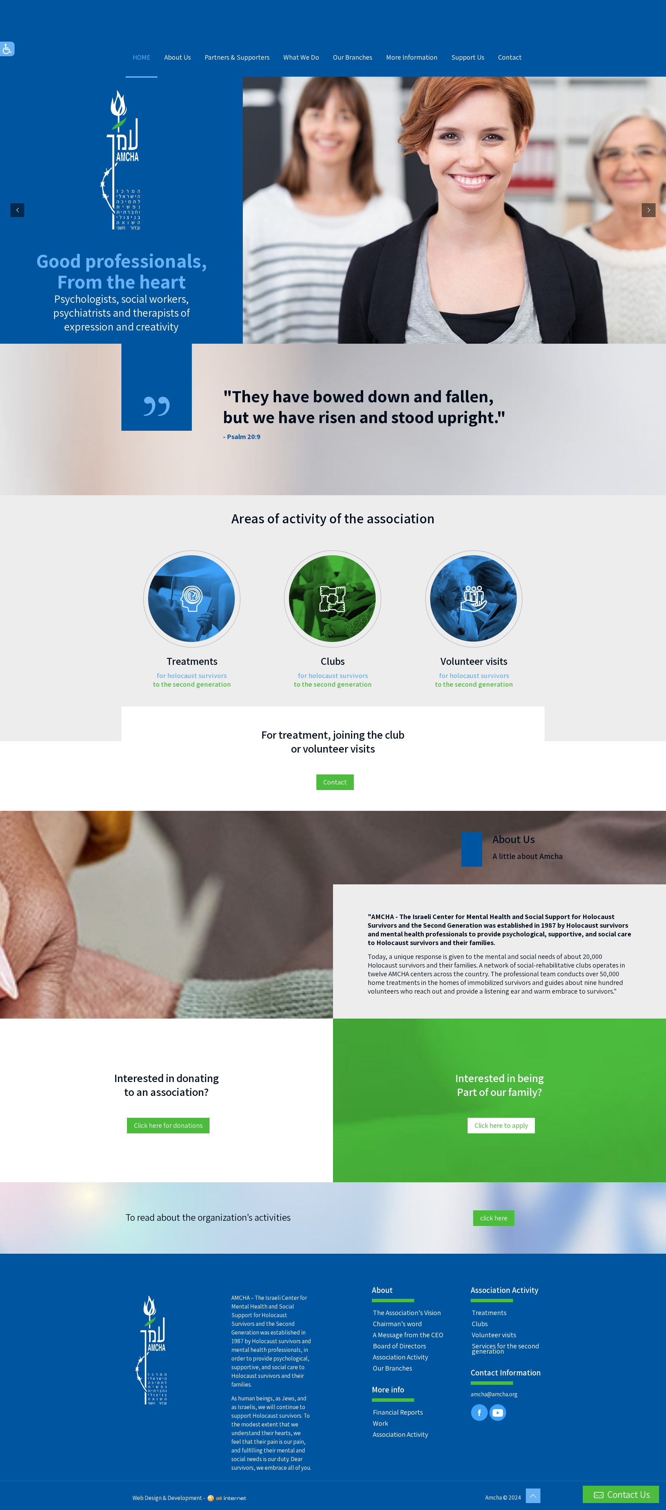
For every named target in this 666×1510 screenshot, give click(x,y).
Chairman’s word (397, 1323)
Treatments (489, 1312)
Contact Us (627, 1494)
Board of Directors (399, 1345)
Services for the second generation (505, 1348)
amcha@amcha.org (494, 1394)
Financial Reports (398, 1412)
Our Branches (392, 1368)
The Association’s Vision (407, 1312)
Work (380, 1423)
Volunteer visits (494, 1334)
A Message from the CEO (408, 1334)
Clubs (480, 1323)
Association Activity (400, 1357)
